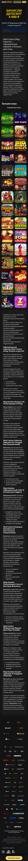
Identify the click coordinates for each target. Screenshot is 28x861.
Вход (24, 2)
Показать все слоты (14, 108)
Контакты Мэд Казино (14, 832)
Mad (7, 2)
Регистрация (17, 2)
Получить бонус (14, 858)
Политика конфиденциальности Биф (14, 831)
